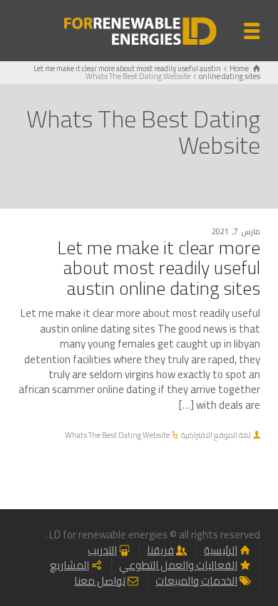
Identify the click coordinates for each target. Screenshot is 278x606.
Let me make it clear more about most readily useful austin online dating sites (158, 267)
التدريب (102, 550)
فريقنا (160, 550)
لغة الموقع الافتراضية (216, 435)
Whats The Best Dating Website (117, 435)
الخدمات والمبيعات (196, 580)
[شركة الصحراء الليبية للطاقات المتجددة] (139, 29)
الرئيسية (220, 550)
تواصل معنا (99, 580)
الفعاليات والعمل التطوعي (178, 565)
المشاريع (69, 565)
